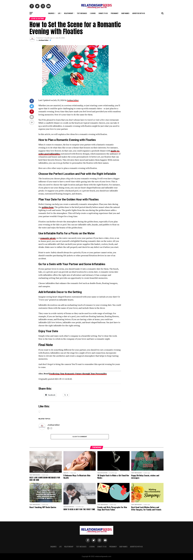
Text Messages (82, 13)
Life (59, 13)
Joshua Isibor (43, 40)
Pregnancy (114, 13)
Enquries (51, 13)
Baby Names (125, 13)
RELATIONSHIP (68, 13)
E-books (92, 13)
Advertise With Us (138, 13)
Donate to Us (103, 13)
